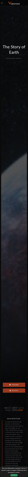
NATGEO (20, 410)
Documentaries (10, 58)
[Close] (27, 468)
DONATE (14, 475)
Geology (19, 58)
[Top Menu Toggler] (2, 3)
